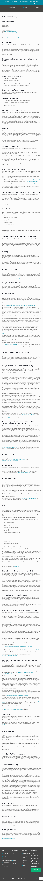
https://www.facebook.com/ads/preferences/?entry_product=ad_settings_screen (18, 646)
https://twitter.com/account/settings (30, 726)
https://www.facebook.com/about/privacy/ (9, 655)
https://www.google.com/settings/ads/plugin (15, 442)
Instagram (15, 857)
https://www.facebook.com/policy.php (25, 692)
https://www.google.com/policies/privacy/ (18, 459)
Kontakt (24, 862)
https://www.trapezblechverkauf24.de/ (12, 32)
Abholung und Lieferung (25, 857)
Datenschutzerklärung (22, 878)
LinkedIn (14, 863)
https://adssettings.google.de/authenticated (11, 346)
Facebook (15, 853)
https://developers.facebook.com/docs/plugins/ (19, 618)
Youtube (14, 860)
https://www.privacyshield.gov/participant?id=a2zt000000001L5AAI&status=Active (20, 305)
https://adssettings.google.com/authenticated (10, 417)
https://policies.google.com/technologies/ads (29, 414)
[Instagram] (39, 3)
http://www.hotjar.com (33, 507)
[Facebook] (34, 3)
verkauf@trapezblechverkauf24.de (11, 31)
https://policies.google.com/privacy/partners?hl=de (13, 344)
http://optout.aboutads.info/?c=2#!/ (32, 181)
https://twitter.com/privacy (6, 724)
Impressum (15, 878)
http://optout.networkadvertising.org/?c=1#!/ (32, 179)
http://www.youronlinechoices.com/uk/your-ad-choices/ (12, 709)
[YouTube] (36, 3)
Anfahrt (24, 865)
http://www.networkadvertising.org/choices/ (9, 447)
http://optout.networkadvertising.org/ (27, 706)
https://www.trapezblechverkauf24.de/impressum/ (15, 37)
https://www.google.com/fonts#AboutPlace (29, 498)
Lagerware (25, 860)
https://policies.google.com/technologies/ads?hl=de (13, 347)
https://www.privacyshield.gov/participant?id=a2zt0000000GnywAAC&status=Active (20, 622)
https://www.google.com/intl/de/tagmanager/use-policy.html (12, 278)
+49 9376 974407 (6, 853)
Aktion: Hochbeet (26, 853)
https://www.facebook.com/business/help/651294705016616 (17, 695)
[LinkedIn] (37, 3)
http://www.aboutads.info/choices (18, 708)
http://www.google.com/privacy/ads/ (31, 449)
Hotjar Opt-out (16, 566)
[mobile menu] (3, 10)
